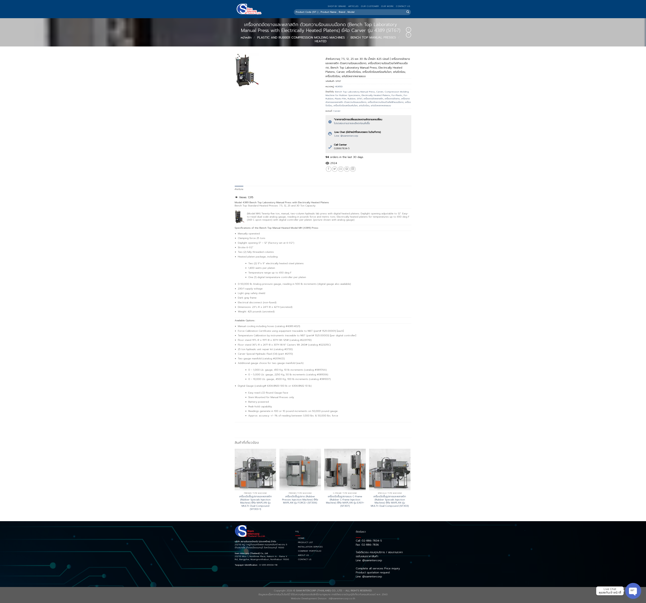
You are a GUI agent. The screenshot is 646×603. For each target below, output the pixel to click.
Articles (353, 6)
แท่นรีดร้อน (364, 105)
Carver (379, 91)
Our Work (387, 6)
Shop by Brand (337, 6)
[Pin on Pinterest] (347, 169)
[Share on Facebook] (328, 169)
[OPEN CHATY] (633, 591)
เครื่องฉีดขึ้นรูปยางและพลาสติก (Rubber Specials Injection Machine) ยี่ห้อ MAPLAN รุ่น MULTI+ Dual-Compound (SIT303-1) (255, 503)
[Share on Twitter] (334, 169)
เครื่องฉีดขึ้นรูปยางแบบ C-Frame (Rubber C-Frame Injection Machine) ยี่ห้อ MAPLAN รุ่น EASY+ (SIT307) (345, 501)
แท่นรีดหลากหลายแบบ (381, 105)
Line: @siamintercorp (346, 136)
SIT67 (359, 98)
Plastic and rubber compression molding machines (301, 37)
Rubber (351, 98)
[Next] (410, 484)
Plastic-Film (340, 98)
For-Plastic (396, 95)
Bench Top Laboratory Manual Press (355, 91)
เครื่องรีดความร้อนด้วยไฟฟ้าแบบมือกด (386, 102)
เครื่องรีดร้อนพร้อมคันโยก (345, 105)
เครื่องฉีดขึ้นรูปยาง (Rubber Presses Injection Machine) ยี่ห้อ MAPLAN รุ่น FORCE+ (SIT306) (300, 499)
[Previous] (234, 484)
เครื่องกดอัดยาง (392, 98)
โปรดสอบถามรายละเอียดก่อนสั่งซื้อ (352, 123)
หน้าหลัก (246, 37)
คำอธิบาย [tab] (239, 189)
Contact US (403, 6)
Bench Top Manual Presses (373, 37)
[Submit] (408, 12)
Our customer (370, 6)
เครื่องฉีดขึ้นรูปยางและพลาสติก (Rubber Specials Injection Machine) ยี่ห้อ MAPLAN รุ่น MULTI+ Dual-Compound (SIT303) (390, 501)
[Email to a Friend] (341, 169)
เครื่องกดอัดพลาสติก (373, 98)
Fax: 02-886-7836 (367, 545)
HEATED (321, 41)
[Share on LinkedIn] (353, 169)
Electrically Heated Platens (376, 95)
